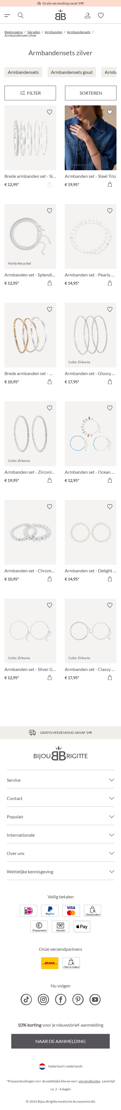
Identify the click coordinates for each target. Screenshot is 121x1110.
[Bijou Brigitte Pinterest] (77, 999)
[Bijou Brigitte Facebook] (60, 999)
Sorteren (91, 93)
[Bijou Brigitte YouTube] (95, 999)
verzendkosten (89, 1081)
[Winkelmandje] (114, 15)
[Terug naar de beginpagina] (60, 14)
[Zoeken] (20, 15)
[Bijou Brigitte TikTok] (26, 999)
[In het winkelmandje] (109, 184)
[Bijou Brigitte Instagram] (43, 999)
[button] (87, 15)
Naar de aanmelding (60, 1041)
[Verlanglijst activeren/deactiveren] (49, 112)
